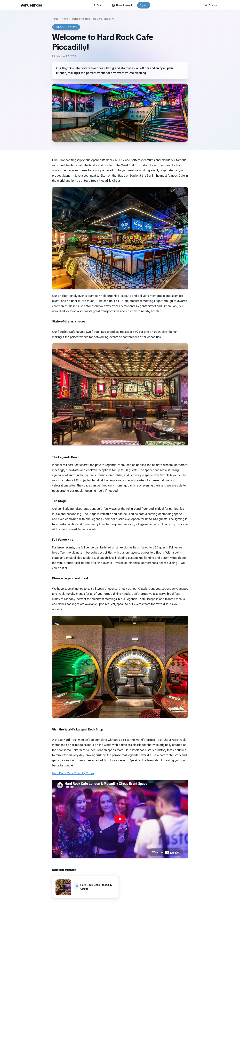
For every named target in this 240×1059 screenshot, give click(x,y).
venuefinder (31, 5)
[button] (85, 887)
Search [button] (100, 5)
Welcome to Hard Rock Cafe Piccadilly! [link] (93, 18)
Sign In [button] (143, 5)
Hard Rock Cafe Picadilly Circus (73, 773)
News (65, 18)
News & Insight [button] (124, 5)
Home (55, 18)
